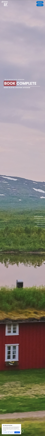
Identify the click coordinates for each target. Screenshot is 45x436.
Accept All (17, 432)
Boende (38, 224)
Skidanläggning (37, 218)
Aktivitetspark (37, 222)
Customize (5, 432)
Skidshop (38, 220)
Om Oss (39, 5)
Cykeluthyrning (37, 226)
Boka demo (40, 2)
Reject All (11, 432)
